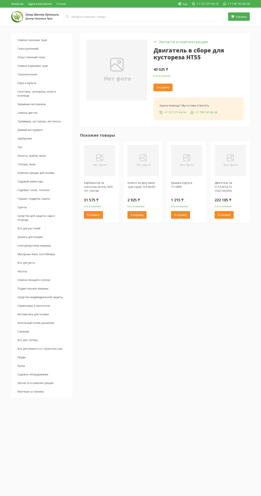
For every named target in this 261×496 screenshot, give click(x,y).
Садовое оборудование (32, 374)
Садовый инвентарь (30, 181)
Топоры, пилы (26, 164)
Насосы (22, 271)
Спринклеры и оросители (33, 305)
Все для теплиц (27, 340)
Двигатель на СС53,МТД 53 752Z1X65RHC (223, 187)
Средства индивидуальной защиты (40, 297)
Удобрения (24, 138)
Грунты (22, 207)
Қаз (185, 4)
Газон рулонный (27, 48)
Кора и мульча (26, 83)
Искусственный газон (31, 57)
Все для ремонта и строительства (39, 348)
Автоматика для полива (33, 314)
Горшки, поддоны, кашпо (33, 198)
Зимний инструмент (30, 130)
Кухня (21, 366)
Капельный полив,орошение (35, 323)
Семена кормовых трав (32, 66)
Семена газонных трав (32, 40)
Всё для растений (28, 228)
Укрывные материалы (31, 104)
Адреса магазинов (40, 4)
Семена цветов (27, 113)
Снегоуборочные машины (34, 245)
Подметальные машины (32, 288)
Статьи (61, 4)
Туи (19, 147)
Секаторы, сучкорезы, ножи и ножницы (36, 93)
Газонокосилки (27, 74)
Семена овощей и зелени (33, 280)
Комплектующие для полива (35, 173)
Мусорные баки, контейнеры (36, 254)
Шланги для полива (30, 237)
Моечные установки (30, 391)
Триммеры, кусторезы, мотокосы (39, 121)
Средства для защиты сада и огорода (36, 218)
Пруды (21, 357)
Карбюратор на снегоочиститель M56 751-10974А (98, 187)
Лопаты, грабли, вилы (31, 155)
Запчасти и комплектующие (35, 383)
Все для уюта (26, 263)
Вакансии (17, 4)
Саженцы (23, 331)
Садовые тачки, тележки (33, 190)
